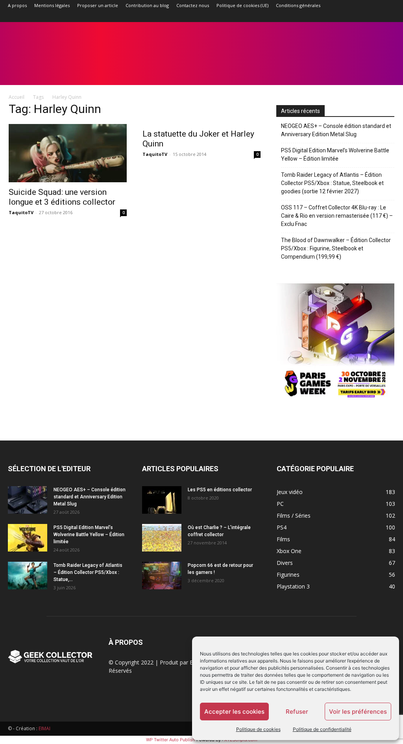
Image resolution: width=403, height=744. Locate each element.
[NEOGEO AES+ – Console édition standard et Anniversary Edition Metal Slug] (27, 500)
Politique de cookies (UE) (242, 5)
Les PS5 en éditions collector (220, 489)
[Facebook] (324, 16)
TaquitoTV (21, 212)
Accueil (16, 97)
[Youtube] (389, 16)
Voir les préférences (358, 711)
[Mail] (350, 16)
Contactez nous (192, 5)
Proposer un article (97, 5)
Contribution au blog (147, 5)
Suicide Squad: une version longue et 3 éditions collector (62, 197)
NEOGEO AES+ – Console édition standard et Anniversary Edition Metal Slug (336, 130)
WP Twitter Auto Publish (170, 739)
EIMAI (44, 728)
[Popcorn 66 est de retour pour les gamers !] (161, 575)
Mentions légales (52, 5)
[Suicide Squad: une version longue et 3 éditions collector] (68, 153)
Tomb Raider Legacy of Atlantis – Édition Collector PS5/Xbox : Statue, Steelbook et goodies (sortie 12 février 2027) (332, 183)
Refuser (297, 711)
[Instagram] (337, 16)
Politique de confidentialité (322, 729)
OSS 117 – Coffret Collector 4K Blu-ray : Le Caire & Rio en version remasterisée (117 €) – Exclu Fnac (337, 215)
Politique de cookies (258, 729)
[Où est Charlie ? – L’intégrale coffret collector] (161, 538)
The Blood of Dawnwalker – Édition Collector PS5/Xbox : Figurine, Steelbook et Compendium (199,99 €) (336, 248)
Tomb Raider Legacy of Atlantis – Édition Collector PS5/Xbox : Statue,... (88, 572)
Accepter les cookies (234, 711)
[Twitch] (363, 16)
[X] (376, 16)
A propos (17, 5)
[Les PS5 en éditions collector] (161, 500)
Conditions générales (298, 5)
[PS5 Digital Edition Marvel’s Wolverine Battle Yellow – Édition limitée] (27, 538)
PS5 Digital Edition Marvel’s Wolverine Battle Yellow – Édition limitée (335, 154)
